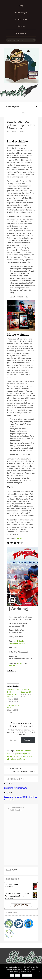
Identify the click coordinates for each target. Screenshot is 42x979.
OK (12, 975)
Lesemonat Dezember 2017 (27, 690)
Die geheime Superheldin (22, 753)
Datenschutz (21, 19)
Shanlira (21, 26)
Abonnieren (28, 739)
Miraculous (11, 759)
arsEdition (13, 665)
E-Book (20, 641)
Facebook (11, 870)
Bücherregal (21, 12)
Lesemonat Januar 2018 (13, 706)
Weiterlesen (27, 975)
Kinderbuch (27, 756)
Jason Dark (10, 898)
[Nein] (39, 971)
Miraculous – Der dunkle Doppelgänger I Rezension (13, 693)
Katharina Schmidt (14, 756)
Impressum (21, 33)
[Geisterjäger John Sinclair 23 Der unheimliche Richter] (35, 897)
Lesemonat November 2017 (23, 771)
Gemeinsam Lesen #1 (16, 768)
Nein (17, 975)
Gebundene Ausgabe (17, 643)
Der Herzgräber (11, 884)
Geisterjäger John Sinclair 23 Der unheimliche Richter (17, 894)
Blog (21, 6)
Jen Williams (10, 887)
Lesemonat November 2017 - (16, 787)
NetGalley (20, 538)
